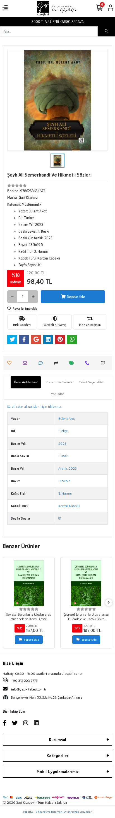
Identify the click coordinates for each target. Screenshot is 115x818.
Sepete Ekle (76, 296)
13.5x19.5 (64, 481)
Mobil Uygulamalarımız (58, 771)
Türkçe (63, 431)
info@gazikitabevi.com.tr (29, 689)
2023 (62, 443)
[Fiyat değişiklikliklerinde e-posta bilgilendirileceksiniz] (73, 363)
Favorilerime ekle (24, 308)
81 (59, 518)
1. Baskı (63, 456)
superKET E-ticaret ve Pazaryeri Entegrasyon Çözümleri (57, 811)
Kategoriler (57, 755)
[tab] (26, 382)
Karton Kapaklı (69, 506)
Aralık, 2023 (67, 468)
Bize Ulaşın (13, 663)
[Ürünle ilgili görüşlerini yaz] (42, 363)
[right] (109, 602)
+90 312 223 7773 (24, 680)
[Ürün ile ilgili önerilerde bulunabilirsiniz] (104, 363)
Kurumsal (57, 739)
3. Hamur (65, 493)
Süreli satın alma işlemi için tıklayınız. (34, 406)
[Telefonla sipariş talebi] (89, 363)
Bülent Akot (66, 418)
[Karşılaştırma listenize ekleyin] (57, 363)
